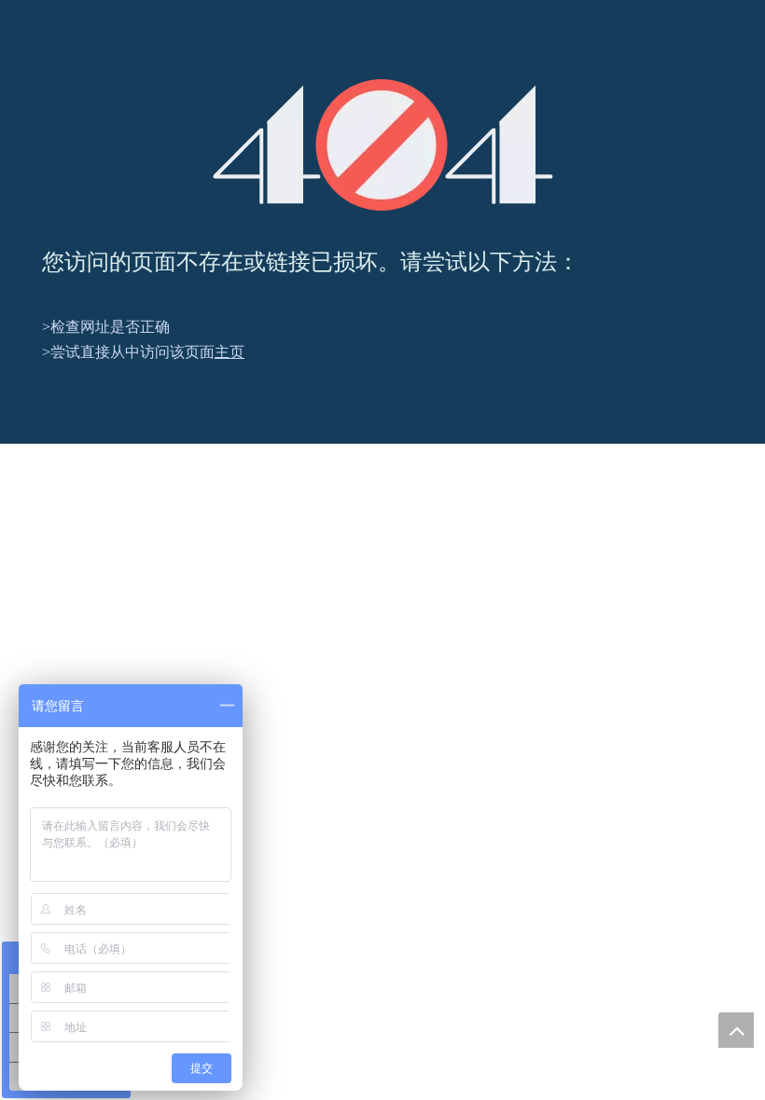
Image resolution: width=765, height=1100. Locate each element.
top (736, 1030)
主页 (229, 352)
